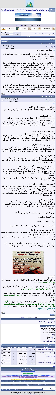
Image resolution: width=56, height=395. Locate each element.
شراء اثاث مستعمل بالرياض (28, 373)
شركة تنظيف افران (50, 376)
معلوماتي (19, 384)
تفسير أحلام (37, 33)
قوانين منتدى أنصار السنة (49, 341)
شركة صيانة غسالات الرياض (17, 376)
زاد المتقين (44, 384)
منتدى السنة (52, 384)
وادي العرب (15, 384)
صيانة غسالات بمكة (26, 376)
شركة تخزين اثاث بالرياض (40, 379)
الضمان (7, 380)
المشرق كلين (11, 380)
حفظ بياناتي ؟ (4, 32)
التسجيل (28, 36)
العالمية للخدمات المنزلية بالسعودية (46, 380)
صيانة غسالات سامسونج (6, 376)
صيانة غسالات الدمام (42, 376)
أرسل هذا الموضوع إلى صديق (46, 322)
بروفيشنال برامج (30, 380)
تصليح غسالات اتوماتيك (32, 377)
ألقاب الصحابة (16, 10)
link (54, 366)
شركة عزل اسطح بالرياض (30, 379)
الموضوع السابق (32, 317)
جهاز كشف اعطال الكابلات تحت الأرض (21, 375)
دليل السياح (38, 380)
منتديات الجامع (39, 384)
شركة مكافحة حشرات (23, 377)
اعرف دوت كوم (36, 381)
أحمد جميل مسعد (51, 46)
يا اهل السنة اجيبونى (50, 356)
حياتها (12, 384)
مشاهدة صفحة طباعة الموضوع (46, 321)
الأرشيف (14, 389)
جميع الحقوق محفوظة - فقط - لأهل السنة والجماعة (28, 393)
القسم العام (44, 33)
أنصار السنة (51, 33)
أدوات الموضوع (4, 41)
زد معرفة (34, 384)
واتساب (19, 25)
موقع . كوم (25, 380)
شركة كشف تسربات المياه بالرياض (18, 379)
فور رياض (48, 381)
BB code (52, 334)
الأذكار (48, 384)
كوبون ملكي (41, 381)
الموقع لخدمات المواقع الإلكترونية (47, 388)
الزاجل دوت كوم (11, 381)
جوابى (5, 384)
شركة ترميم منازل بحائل (33, 375)
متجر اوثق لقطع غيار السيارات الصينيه (28, 371)
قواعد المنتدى (8, 389)
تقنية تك (34, 380)
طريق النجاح (29, 384)
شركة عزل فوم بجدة (42, 375)
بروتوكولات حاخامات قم (49, 359)
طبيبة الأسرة (24, 384)
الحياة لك (45, 381)
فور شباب (8, 384)
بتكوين (3, 381)
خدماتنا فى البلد (16, 381)
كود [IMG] (52, 337)
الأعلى (2, 389)
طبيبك (33, 381)
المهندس (53, 380)
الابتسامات (52, 336)
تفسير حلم (6, 381)
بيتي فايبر (48, 375)
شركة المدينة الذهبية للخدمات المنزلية (25, 381)
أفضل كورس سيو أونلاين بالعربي (18, 380)
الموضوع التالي (23, 317)
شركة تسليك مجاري (10, 375)
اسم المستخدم (17, 32)
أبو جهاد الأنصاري (51, 99)
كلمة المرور (17, 34)
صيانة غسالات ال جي (34, 376)
